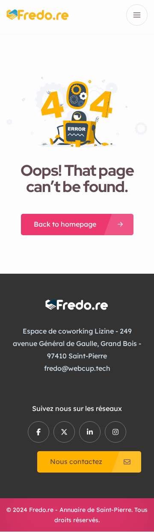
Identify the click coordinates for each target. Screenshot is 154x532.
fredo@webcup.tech (77, 368)
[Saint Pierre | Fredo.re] (37, 14)
